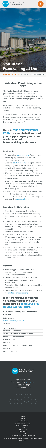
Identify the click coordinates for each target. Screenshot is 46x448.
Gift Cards (23, 430)
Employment (23, 431)
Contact (23, 433)
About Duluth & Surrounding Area (17, 345)
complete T (28, 303)
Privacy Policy (37, 438)
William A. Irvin (23, 422)
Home (5, 74)
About (23, 428)
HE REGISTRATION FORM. (21, 305)
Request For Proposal (12, 331)
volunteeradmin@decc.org (17, 293)
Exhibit (23, 420)
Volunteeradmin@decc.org (13, 321)
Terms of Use (23, 440)
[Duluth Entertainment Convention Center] (23, 373)
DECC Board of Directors (13, 337)
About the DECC (14, 74)
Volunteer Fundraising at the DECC (18, 334)
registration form (22, 155)
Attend (23, 416)
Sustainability (9, 340)
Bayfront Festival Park (23, 424)
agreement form (22, 199)
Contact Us (30, 382)
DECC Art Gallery (10, 351)
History (6, 343)
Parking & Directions (23, 426)
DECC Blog (7, 348)
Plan (23, 418)
